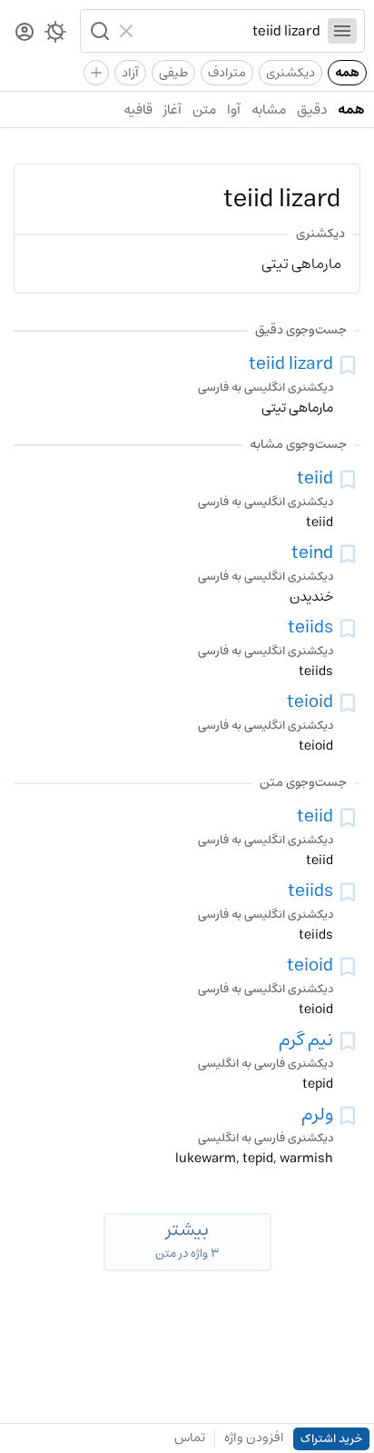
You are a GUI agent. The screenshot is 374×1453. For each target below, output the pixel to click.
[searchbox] (231, 31)
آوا (234, 109)
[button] (98, 30)
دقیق (312, 109)
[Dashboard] (24, 33)
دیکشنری (290, 73)
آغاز (172, 109)
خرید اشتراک (331, 1438)
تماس (189, 1437)
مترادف (227, 73)
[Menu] (342, 31)
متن (204, 109)
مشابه (268, 109)
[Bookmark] (347, 365)
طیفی (173, 73)
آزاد (130, 73)
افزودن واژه (254, 1437)
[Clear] (128, 30)
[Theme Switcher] (55, 35)
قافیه (138, 109)
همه (347, 73)
